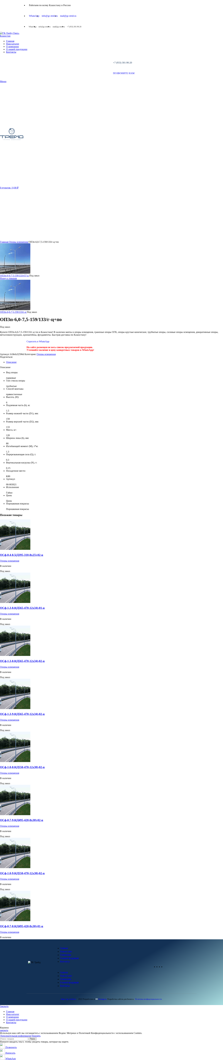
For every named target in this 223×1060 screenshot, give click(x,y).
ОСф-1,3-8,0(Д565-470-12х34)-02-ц (22, 661)
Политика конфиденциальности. (148, 999)
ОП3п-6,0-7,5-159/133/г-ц (13, 312)
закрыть (4, 1030)
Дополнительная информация (15, 1035)
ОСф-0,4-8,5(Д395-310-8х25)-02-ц (21, 554)
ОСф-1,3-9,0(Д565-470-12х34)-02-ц (22, 714)
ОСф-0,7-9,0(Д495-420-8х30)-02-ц (21, 820)
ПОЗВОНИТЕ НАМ (123, 73)
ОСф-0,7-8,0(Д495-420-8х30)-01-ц (21, 926)
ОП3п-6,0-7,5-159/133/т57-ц (14, 275)
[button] (104, 966)
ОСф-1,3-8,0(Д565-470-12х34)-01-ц (22, 607)
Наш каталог (66, 951)
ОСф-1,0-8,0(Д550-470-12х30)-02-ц (22, 767)
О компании (65, 954)
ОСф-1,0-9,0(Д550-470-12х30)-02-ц (22, 873)
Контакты (64, 961)
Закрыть (4, 1006)
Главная (4, 242)
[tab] (114, 362)
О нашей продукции (69, 958)
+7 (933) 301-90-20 (122, 62)
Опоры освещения (19, 242)
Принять (36, 1035)
